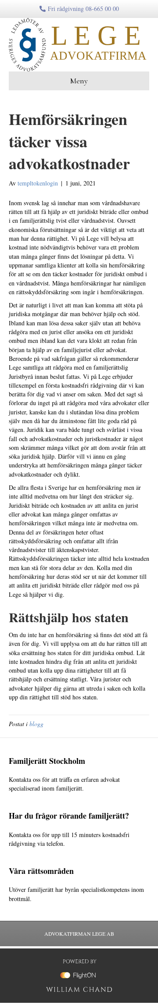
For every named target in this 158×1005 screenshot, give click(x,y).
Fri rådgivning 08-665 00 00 (83, 8)
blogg (36, 724)
